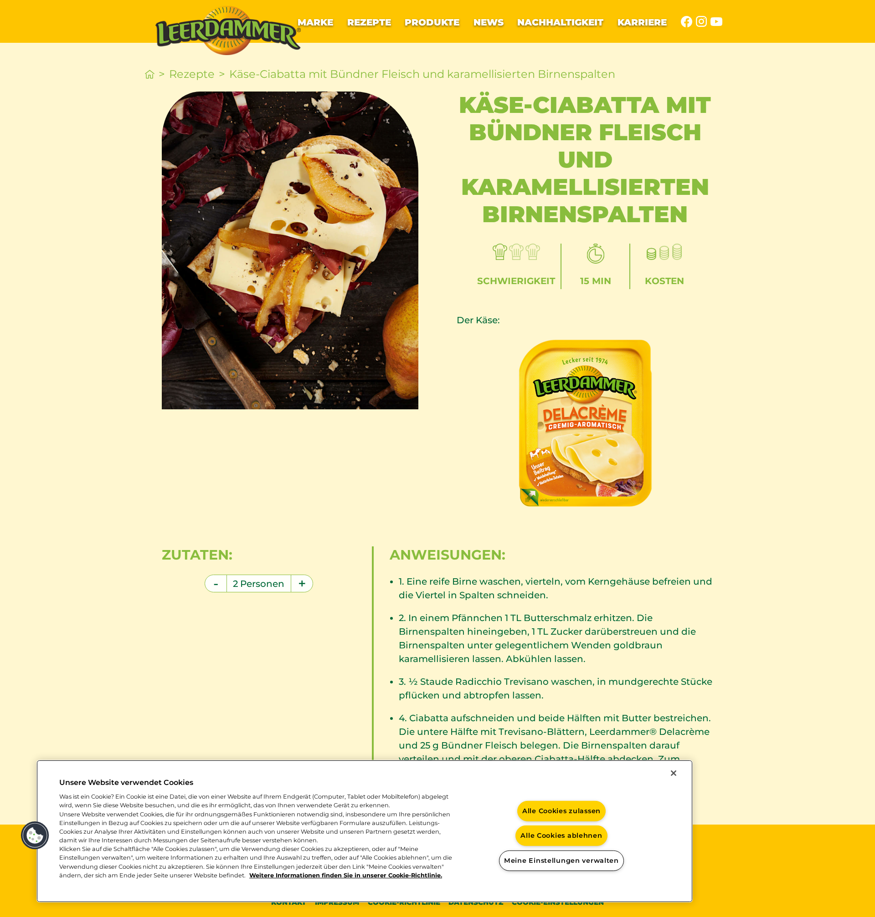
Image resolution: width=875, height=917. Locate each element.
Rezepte (369, 22)
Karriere (642, 22)
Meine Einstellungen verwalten (561, 860)
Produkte (432, 22)
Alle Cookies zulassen (561, 810)
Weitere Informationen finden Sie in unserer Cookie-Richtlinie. (345, 875)
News (489, 22)
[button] (35, 835)
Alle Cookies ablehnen (561, 835)
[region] (364, 831)
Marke (315, 22)
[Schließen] (674, 773)
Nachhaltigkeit (560, 22)
